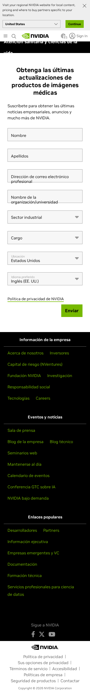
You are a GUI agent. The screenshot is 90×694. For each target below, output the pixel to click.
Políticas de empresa (43, 674)
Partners (51, 530)
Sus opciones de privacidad (43, 662)
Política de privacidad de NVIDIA (36, 298)
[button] (63, 37)
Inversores (59, 352)
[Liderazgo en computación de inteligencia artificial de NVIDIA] (35, 35)
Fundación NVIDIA (24, 375)
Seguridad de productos (33, 680)
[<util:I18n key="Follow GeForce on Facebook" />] (33, 634)
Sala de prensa (21, 430)
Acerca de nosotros (26, 352)
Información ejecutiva (28, 541)
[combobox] (45, 217)
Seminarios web (22, 452)
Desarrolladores (22, 530)
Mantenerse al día (25, 464)
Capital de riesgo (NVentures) (35, 364)
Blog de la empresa (26, 441)
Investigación (59, 375)
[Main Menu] (5, 36)
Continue (74, 24)
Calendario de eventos (29, 475)
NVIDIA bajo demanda (28, 498)
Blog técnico (61, 441)
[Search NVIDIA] (14, 34)
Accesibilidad (64, 668)
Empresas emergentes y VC (33, 552)
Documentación (22, 564)
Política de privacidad (43, 656)
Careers (43, 398)
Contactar (70, 680)
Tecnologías (19, 398)
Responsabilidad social (29, 386)
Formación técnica (25, 575)
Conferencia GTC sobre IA (32, 486)
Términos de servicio (29, 668)
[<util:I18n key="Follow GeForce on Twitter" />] (42, 634)
